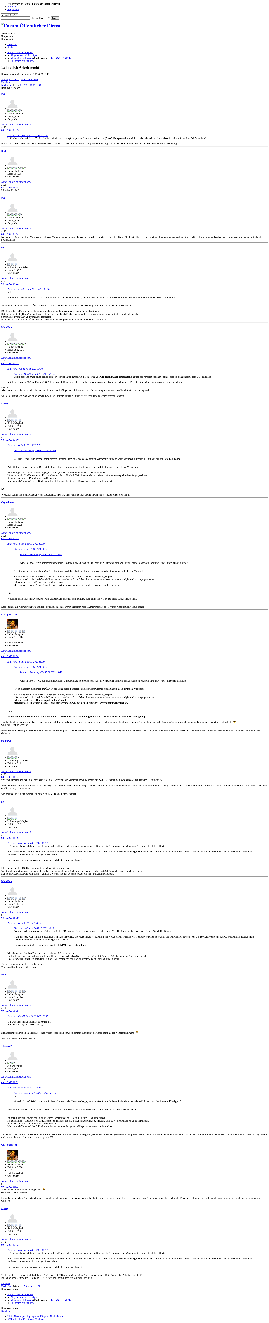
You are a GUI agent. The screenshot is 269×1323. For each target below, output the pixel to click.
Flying (4, 403)
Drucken (5, 82)
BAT (3, 151)
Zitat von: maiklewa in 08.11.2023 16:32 (27, 843)
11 (34, 85)
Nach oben (6, 1286)
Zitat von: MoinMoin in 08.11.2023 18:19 (27, 1016)
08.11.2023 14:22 (10, 283)
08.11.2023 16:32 (10, 777)
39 (39, 85)
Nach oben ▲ (57, 1316)
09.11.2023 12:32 (10, 1244)
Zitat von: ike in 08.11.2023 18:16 (24, 923)
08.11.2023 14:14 (10, 234)
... (23, 85)
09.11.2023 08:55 (10, 1010)
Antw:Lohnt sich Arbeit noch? (16, 124)
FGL (3, 94)
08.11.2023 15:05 (10, 538)
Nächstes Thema (29, 79)
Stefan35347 (54, 58)
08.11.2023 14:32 (10, 363)
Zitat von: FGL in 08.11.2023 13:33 (25, 368)
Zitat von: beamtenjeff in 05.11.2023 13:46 (28, 289)
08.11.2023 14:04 (10, 187)
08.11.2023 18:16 (10, 838)
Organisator (7, 502)
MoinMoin (6, 327)
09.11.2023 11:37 (9, 1186)
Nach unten (7, 85)
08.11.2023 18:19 (10, 917)
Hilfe (9, 1316)
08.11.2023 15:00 (10, 439)
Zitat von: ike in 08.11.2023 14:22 (24, 445)
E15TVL (66, 58)
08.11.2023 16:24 (10, 656)
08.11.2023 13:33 (10, 130)
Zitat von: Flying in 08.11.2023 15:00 (26, 543)
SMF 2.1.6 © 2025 (16, 1319)
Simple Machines (35, 1319)
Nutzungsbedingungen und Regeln (31, 1316)
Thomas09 (6, 1046)
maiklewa (6, 741)
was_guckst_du (9, 614)
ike (2, 247)
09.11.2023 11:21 (9, 1082)
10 (31, 85)
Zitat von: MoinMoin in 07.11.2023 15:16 (27, 135)
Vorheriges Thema (10, 79)
